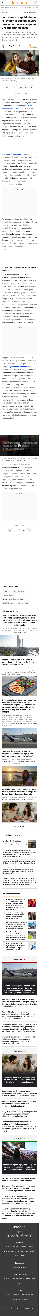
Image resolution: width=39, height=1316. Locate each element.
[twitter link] (12, 1235)
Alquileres (6, 591)
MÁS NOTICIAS (19, 826)
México (17, 1251)
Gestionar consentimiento (20, 1299)
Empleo (23, 1267)
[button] (3, 3)
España (4, 12)
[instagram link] (17, 1235)
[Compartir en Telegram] (26, 87)
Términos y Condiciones (12, 1294)
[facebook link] (8, 1235)
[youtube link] (21, 1235)
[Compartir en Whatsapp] (7, 87)
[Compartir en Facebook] (12, 87)
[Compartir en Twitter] (16, 87)
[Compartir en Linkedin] (21, 87)
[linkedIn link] (30, 1235)
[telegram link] (26, 1235)
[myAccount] (35, 2)
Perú (22, 1251)
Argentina (16, 1246)
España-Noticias (23, 603)
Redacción (16, 1267)
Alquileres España (18, 591)
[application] (19, 445)
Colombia (23, 1246)
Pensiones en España (9, 7)
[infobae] (19, 3)
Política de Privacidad (27, 1294)
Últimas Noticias (19, 1256)
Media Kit (19, 1283)
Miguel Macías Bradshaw (17, 46)
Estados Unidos (9, 1251)
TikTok (20, 7)
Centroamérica (30, 1251)
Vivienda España (8, 595)
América (8, 1246)
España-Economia (8, 603)
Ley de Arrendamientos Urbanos (13, 599)
